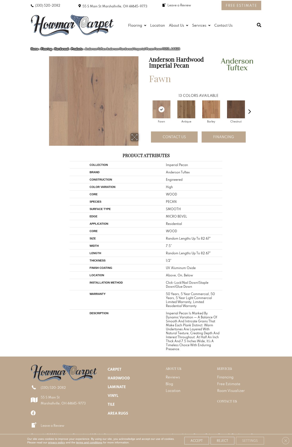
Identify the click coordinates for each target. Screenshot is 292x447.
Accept (196, 441)
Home (34, 49)
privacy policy (56, 442)
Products (76, 49)
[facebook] (33, 412)
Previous (147, 105)
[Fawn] (161, 109)
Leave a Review (52, 426)
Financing (223, 137)
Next (250, 105)
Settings (250, 441)
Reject (222, 441)
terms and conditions (89, 442)
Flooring (46, 49)
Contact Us (174, 137)
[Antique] (186, 109)
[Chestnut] (236, 109)
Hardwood (61, 49)
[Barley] (211, 109)
